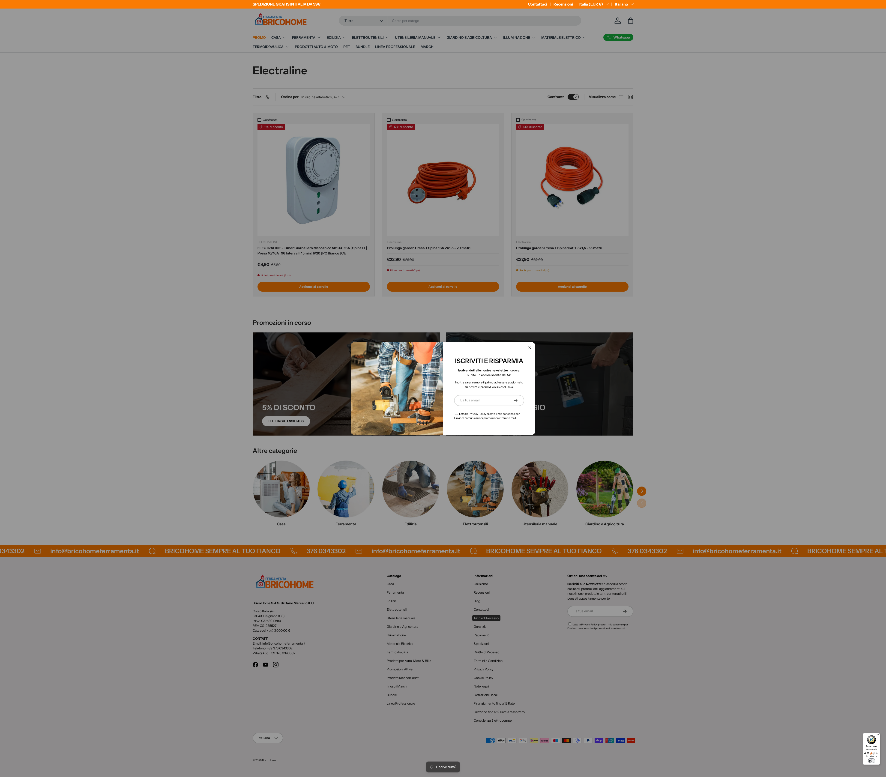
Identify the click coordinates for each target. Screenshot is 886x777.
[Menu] (878, 735)
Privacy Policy (477, 413)
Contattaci (537, 4)
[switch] (871, 761)
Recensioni (563, 4)
